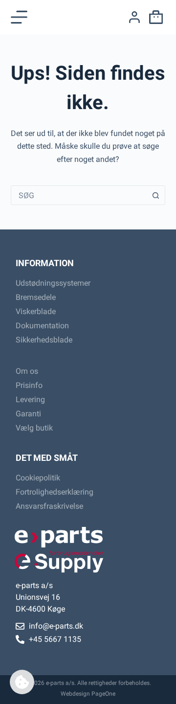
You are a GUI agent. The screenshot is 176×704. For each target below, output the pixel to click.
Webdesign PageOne (88, 693)
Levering (30, 399)
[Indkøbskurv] (154, 17)
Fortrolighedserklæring (54, 492)
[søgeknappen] (155, 195)
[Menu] (19, 17)
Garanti (28, 413)
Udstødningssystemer (53, 283)
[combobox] (79, 195)
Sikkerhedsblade (44, 339)
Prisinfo (29, 385)
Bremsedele (36, 297)
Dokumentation (42, 325)
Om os (27, 371)
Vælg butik (34, 427)
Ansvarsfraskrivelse (49, 506)
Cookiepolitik (38, 477)
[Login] (134, 17)
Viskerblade (36, 311)
